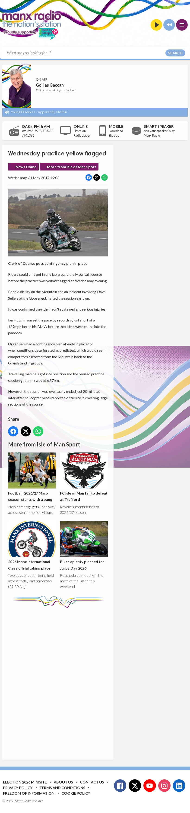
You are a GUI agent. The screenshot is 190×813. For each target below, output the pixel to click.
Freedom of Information (28, 793)
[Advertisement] (95, 680)
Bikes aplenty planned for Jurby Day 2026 (82, 564)
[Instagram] (164, 785)
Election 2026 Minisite (25, 782)
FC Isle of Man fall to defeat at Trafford (84, 496)
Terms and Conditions (62, 787)
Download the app (116, 133)
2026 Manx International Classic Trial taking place (29, 564)
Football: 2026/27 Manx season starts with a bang (30, 496)
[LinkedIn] (179, 785)
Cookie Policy (75, 793)
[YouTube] (149, 785)
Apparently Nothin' (52, 112)
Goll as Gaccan (50, 85)
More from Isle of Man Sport (71, 166)
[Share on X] (96, 177)
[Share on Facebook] (89, 177)
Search (175, 53)
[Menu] (182, 25)
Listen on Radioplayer (82, 133)
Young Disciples (23, 112)
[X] (135, 785)
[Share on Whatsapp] (104, 177)
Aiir (40, 801)
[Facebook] (120, 785)
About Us (63, 782)
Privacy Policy (17, 787)
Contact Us (92, 782)
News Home (26, 166)
